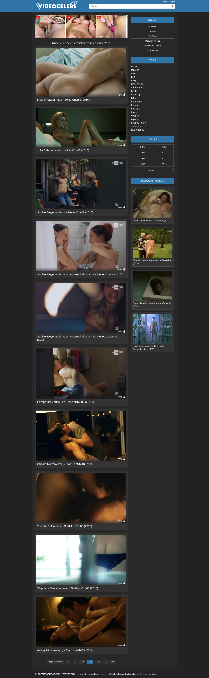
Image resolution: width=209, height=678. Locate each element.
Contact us (152, 50)
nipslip (134, 119)
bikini (134, 98)
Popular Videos (152, 41)
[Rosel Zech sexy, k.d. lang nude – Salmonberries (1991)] (152, 343)
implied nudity (138, 122)
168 (112, 662)
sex (133, 73)
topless (135, 70)
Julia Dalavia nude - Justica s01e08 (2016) (63, 150)
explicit (135, 115)
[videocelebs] (56, 10)
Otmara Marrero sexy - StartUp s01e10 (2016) (65, 464)
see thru (135, 108)
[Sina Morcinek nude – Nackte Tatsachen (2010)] (152, 257)
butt (133, 77)
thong (134, 112)
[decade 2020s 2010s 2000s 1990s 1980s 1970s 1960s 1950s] (152, 170)
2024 (142, 152)
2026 (142, 147)
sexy (133, 80)
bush (134, 91)
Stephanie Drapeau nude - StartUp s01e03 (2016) (67, 588)
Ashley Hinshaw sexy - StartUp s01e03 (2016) (65, 650)
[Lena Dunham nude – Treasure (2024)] (152, 217)
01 (68, 662)
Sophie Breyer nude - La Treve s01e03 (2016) (65, 212)
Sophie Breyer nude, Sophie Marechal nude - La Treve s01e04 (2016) (79, 274)
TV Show (152, 36)
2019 (164, 164)
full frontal (136, 87)
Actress (152, 26)
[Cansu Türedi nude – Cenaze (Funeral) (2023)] (152, 300)
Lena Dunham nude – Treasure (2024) (151, 220)
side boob (136, 101)
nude (134, 66)
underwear (137, 84)
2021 (164, 158)
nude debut (137, 129)
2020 (142, 164)
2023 (164, 152)
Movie (153, 31)
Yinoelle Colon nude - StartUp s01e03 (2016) (64, 526)
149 (82, 662)
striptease (136, 126)
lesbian (135, 105)
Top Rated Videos (152, 45)
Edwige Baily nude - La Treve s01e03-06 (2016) (66, 402)
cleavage (136, 94)
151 (98, 662)
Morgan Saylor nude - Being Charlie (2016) (63, 99)
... (75, 662)
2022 (142, 158)
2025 (164, 147)
